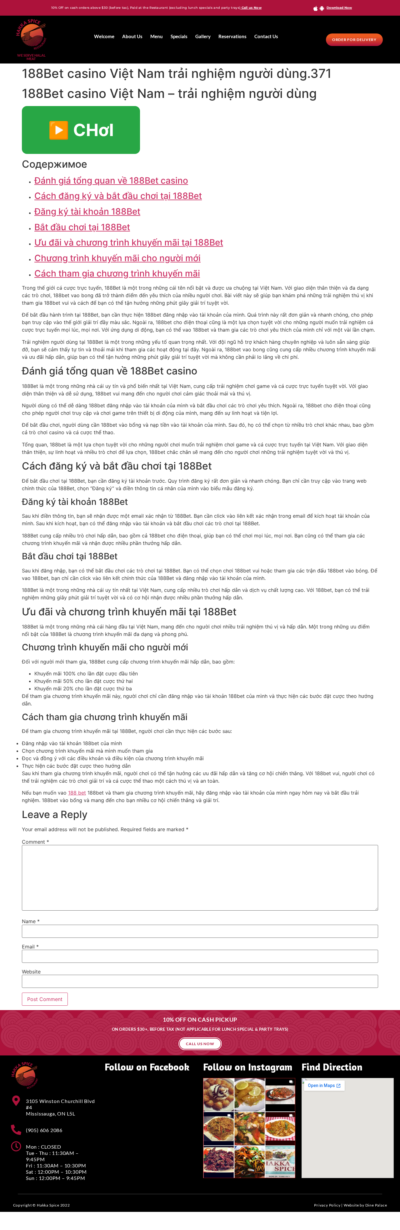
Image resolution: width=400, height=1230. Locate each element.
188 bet (77, 793)
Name (31, 921)
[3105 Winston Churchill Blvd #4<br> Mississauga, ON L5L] (16, 1100)
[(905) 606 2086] (16, 1130)
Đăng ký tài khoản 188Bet (87, 211)
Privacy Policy (327, 1205)
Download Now (339, 8)
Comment (35, 841)
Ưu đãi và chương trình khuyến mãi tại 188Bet (128, 242)
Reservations (232, 36)
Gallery (203, 36)
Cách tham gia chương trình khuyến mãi (117, 273)
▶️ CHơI (81, 130)
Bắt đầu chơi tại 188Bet (82, 227)
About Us (132, 36)
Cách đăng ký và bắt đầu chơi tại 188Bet (118, 196)
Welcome (104, 36)
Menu (156, 36)
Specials (179, 36)
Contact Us (266, 36)
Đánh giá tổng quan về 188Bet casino (111, 180)
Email (30, 946)
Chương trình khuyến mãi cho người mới (117, 258)
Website (31, 971)
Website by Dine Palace (365, 1205)
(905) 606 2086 (44, 1130)
